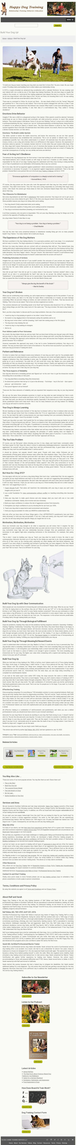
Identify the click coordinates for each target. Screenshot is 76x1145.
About (16, 1143)
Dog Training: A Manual (46, 171)
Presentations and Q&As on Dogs (26, 871)
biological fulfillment (22, 734)
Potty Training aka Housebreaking (62, 866)
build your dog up (33, 734)
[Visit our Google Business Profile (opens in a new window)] (65, 1140)
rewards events (33, 737)
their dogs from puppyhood (33, 828)
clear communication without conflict (35, 493)
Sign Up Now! (26, 996)
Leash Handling (10, 868)
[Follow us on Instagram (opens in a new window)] (47, 1140)
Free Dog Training (21, 866)
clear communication (44, 734)
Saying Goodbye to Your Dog (14, 796)
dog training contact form (51, 877)
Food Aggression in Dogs (31, 1082)
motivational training (8, 737)
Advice (10, 38)
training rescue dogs (30, 830)
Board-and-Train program (11, 832)
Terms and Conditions (34, 889)
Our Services (23, 1143)
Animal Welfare (28, 1072)
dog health (59, 734)
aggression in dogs (50, 844)
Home (4, 38)
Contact (39, 1143)
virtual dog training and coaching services (56, 855)
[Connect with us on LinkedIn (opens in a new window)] (69, 1140)
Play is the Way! (10, 783)
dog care (53, 734)
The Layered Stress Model (13, 788)
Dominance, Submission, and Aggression (36, 1080)
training (40, 737)
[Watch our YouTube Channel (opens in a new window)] (72, 1140)
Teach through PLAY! (12, 488)
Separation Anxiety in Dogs (41, 866)
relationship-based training (21, 737)
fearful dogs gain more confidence (25, 839)
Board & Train (27, 1107)
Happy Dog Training (52, 806)
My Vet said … (9, 793)
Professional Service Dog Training (50, 871)
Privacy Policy (51, 889)
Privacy (58, 1143)
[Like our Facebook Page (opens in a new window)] (58, 1140)
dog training (66, 734)
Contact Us (26, 1131)
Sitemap (64, 1143)
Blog (34, 1143)
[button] (70, 19)
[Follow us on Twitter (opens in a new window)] (54, 1140)
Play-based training (41, 635)
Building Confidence (9, 841)
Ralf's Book (38, 1061)
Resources (46, 1143)
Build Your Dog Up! (11, 786)
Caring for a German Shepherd (33, 1078)
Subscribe (26, 1025)
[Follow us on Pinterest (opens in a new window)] (61, 1140)
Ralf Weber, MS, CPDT (32, 730)
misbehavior (32, 197)
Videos (30, 1143)
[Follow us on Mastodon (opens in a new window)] (51, 1140)
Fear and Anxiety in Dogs (13, 791)
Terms (53, 1143)
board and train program (28, 855)
